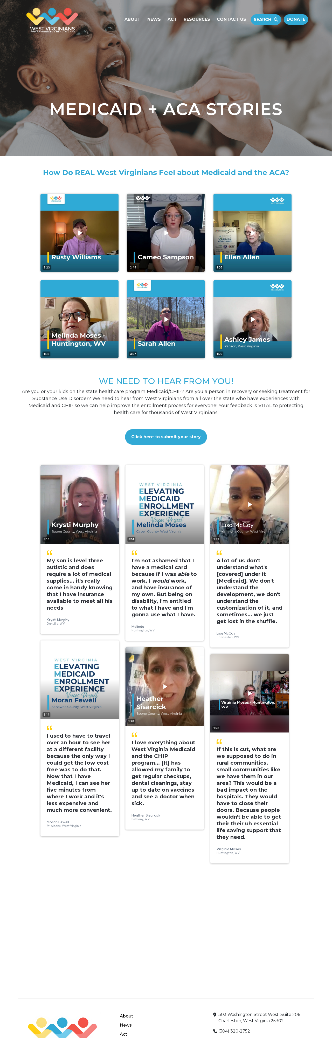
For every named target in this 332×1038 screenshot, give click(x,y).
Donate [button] (296, 19)
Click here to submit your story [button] (166, 436)
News (154, 19)
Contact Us (231, 19)
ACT (172, 19)
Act (123, 1034)
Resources (197, 19)
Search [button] (262, 19)
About (133, 19)
